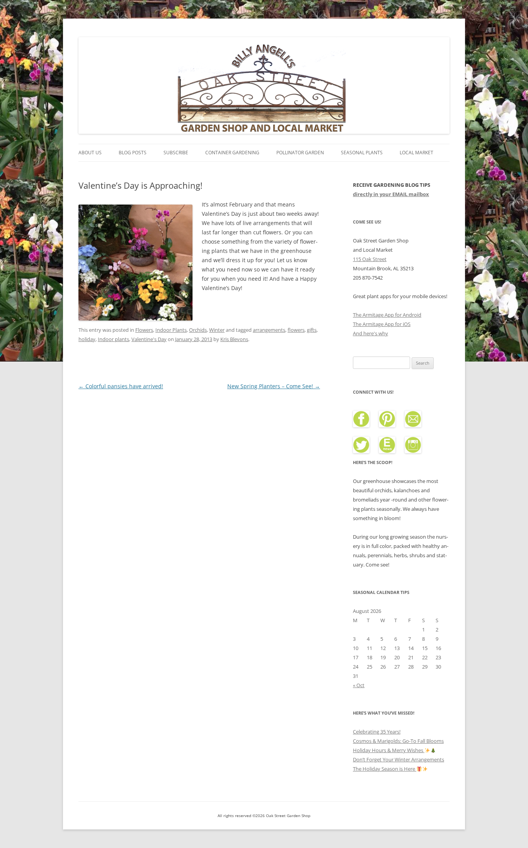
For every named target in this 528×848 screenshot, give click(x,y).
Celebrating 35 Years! (376, 731)
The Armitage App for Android (387, 314)
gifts (312, 329)
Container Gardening (232, 152)
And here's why (370, 333)
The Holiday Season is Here (384, 768)
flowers (296, 329)
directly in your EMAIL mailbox (391, 194)
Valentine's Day (149, 339)
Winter (217, 329)
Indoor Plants (171, 329)
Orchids (198, 329)
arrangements (269, 329)
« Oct (358, 685)
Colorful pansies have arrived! (120, 386)
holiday (86, 339)
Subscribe (176, 152)
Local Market (416, 152)
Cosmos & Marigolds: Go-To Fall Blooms (398, 740)
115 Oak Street (370, 259)
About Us (90, 152)
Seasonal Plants (362, 152)
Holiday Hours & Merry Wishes (388, 750)
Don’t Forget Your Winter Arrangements (398, 759)
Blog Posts (132, 152)
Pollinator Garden (300, 152)
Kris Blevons (234, 339)
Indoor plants (113, 339)
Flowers (144, 329)
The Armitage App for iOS (381, 324)
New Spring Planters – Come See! (273, 386)
